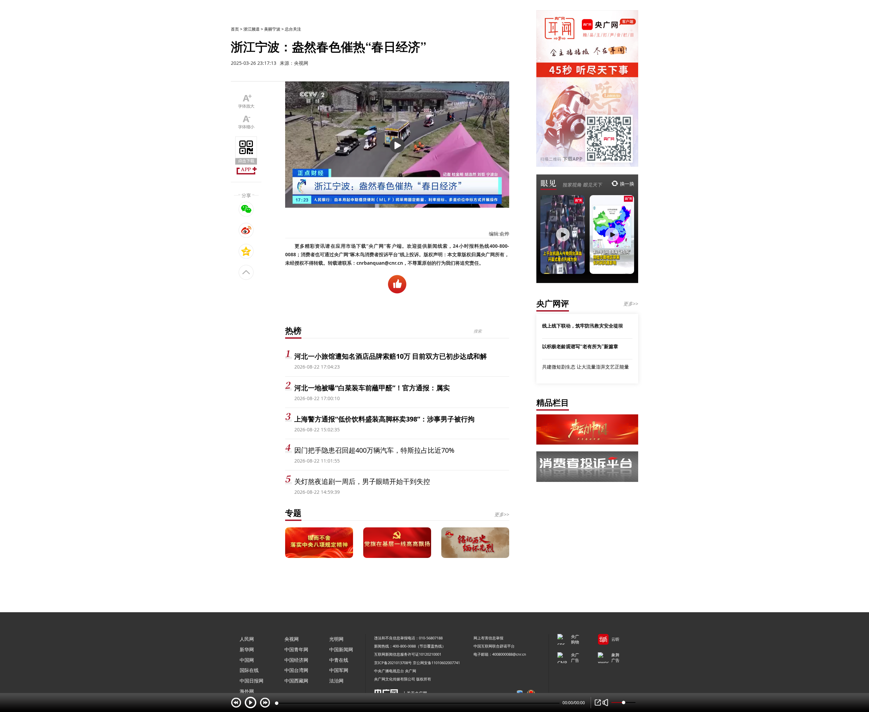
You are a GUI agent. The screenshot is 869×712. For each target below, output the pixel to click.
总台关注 (293, 29)
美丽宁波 (272, 29)
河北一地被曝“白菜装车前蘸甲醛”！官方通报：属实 (372, 387)
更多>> (501, 514)
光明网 (336, 639)
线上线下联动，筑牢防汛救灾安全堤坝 (582, 325)
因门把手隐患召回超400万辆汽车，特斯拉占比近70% (374, 450)
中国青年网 (296, 649)
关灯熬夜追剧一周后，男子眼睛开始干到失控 (362, 481)
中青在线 (338, 660)
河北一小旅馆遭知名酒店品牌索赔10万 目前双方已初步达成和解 (390, 356)
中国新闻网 (341, 649)
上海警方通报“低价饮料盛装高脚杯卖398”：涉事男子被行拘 (384, 419)
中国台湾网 (296, 670)
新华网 (247, 649)
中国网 (247, 660)
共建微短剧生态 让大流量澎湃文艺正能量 (585, 366)
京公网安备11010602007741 (436, 662)
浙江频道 (251, 29)
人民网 (247, 639)
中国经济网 (296, 660)
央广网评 (552, 303)
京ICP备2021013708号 (393, 662)
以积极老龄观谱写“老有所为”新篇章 (580, 346)
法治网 (336, 680)
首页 (235, 29)
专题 (293, 512)
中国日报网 (251, 680)
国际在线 (249, 670)
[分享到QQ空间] (246, 251)
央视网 (291, 639)
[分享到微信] (246, 209)
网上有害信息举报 (488, 637)
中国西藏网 (296, 680)
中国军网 (338, 670)
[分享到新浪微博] (246, 230)
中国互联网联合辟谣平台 (494, 646)
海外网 (247, 691)
